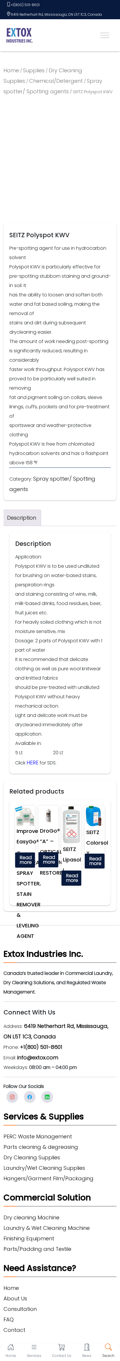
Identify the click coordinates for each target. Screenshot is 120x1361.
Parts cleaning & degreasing (40, 1147)
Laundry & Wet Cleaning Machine (46, 1228)
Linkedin (47, 1097)
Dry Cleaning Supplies (31, 1157)
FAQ (8, 1319)
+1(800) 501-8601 (25, 4)
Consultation (20, 1309)
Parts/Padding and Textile (37, 1249)
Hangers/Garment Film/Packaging (48, 1178)
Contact (14, 1330)
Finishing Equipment (28, 1238)
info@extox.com (37, 1057)
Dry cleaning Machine (31, 1217)
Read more (26, 860)
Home (11, 70)
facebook (29, 1097)
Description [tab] (21, 517)
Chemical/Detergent (56, 81)
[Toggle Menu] (105, 35)
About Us (15, 1298)
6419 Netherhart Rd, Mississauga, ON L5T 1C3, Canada (56, 14)
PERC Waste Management (37, 1136)
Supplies (34, 70)
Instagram (12, 1097)
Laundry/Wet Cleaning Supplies (44, 1168)
